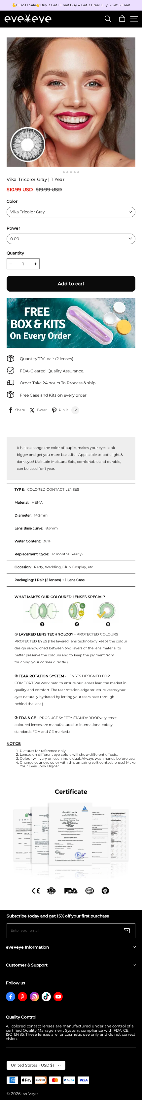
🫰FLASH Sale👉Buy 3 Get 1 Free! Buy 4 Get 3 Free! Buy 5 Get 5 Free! (71, 5)
